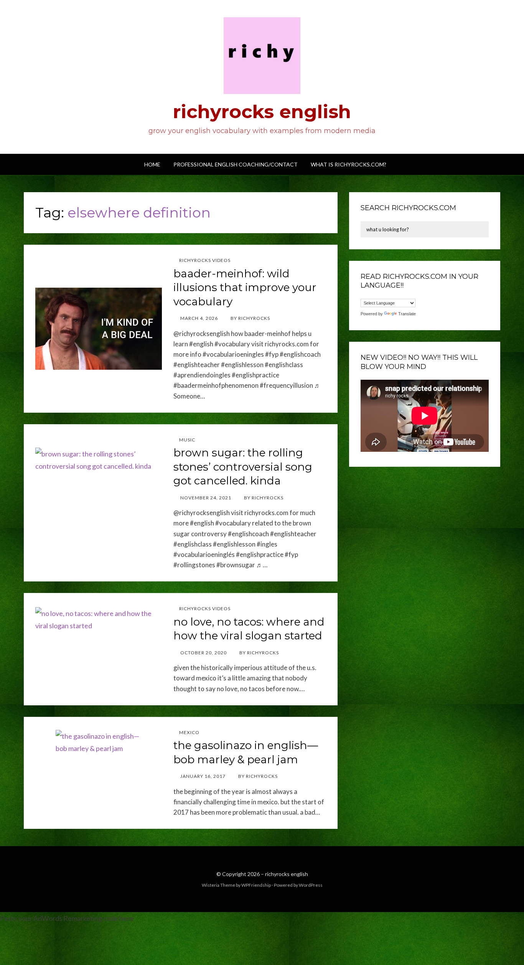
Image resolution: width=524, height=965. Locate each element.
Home (152, 164)
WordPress (311, 885)
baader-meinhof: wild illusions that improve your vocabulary (244, 287)
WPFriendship (256, 885)
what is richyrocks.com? (348, 164)
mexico (189, 732)
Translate (407, 313)
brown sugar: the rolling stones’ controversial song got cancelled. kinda (242, 466)
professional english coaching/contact (235, 164)
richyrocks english (262, 111)
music (187, 440)
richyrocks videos (205, 260)
